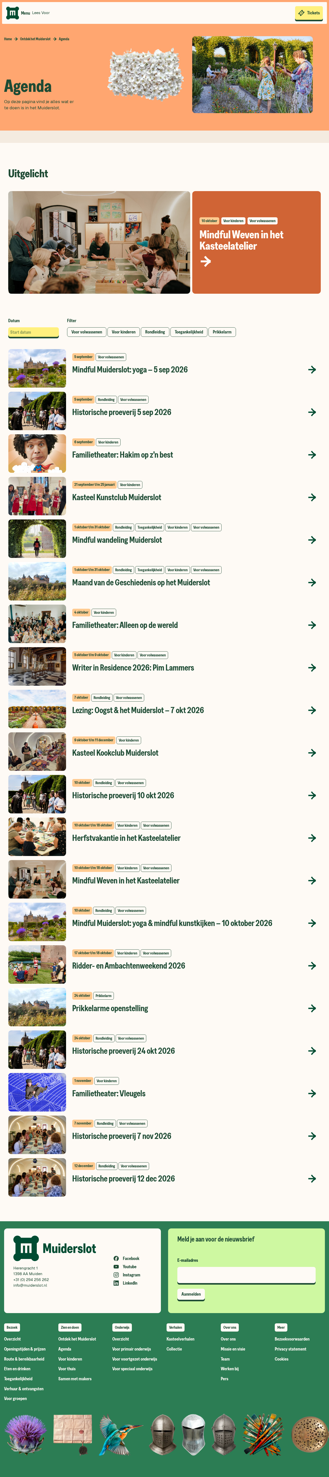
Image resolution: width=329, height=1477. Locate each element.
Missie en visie (233, 1349)
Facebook (131, 1258)
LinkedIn (130, 1283)
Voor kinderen (70, 1359)
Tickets (313, 12)
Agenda (64, 1349)
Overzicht (12, 1339)
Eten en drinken (17, 1368)
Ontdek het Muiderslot (35, 39)
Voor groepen (15, 1398)
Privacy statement (290, 1349)
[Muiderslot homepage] (12, 13)
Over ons (228, 1339)
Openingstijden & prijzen (24, 1349)
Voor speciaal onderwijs (132, 1368)
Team (225, 1359)
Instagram (131, 1274)
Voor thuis (67, 1368)
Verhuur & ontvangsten (23, 1388)
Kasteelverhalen (180, 1339)
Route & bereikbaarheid (24, 1359)
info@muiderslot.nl (30, 1285)
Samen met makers (75, 1378)
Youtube (129, 1266)
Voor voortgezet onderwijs (134, 1359)
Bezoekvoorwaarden (292, 1339)
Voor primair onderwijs (131, 1349)
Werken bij (230, 1368)
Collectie (174, 1349)
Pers (224, 1378)
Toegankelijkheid (18, 1378)
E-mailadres (187, 1260)
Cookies (281, 1359)
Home (8, 39)
